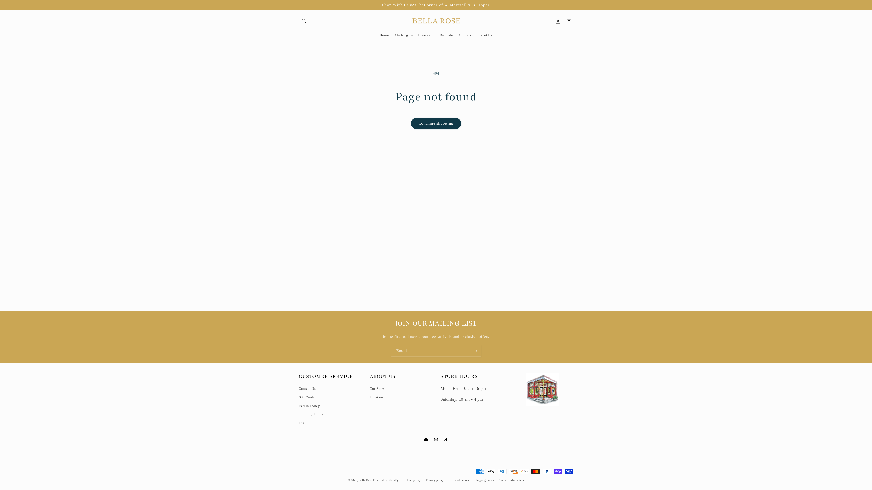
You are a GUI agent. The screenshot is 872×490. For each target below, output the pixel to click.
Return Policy (309, 406)
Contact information (511, 480)
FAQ (302, 423)
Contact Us (307, 388)
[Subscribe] (475, 351)
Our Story (377, 388)
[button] (304, 21)
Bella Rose (365, 480)
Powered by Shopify (386, 480)
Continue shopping (436, 123)
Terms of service (459, 480)
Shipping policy (484, 480)
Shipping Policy (311, 414)
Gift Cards (307, 397)
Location (376, 397)
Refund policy (412, 480)
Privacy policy (435, 480)
